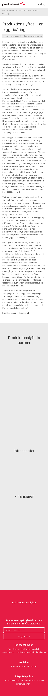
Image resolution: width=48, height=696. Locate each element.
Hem (4, 10)
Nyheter (12, 10)
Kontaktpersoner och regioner (24, 666)
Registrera (23, 636)
